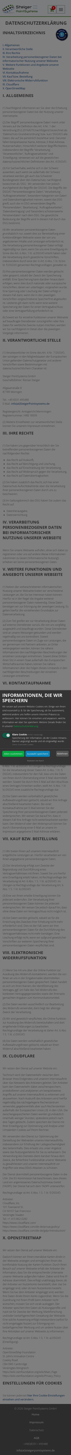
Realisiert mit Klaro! (35, 760)
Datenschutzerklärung (26, 726)
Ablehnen (62, 753)
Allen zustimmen (13, 753)
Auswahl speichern (37, 753)
